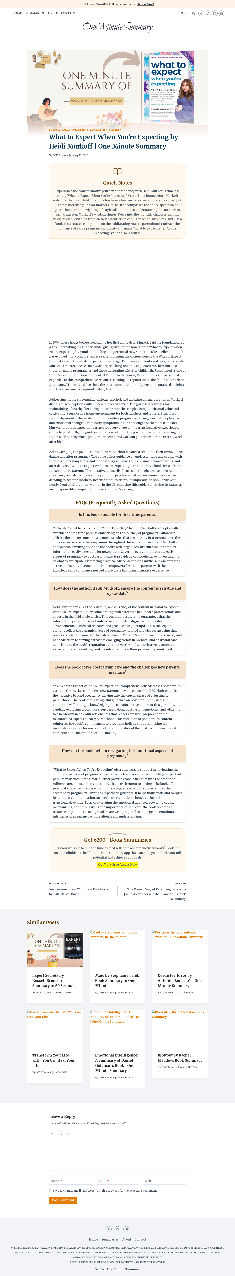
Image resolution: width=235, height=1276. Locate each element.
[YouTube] (221, 13)
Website (150, 1181)
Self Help (115, 130)
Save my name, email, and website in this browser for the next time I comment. (105, 1190)
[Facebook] (201, 13)
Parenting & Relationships (89, 130)
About (52, 13)
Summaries (34, 13)
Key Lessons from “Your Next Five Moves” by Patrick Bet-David (80, 889)
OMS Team (59, 155)
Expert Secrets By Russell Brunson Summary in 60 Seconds (53, 980)
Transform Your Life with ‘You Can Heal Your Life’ (53, 1060)
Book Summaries (59, 130)
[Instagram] (215, 13)
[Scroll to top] (226, 1270)
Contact (68, 13)
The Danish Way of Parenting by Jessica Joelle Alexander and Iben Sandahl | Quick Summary (155, 891)
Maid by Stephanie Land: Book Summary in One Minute (117, 980)
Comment (59, 1134)
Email (103, 1181)
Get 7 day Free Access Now (117, 864)
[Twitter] (208, 13)
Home (17, 13)
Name (56, 1181)
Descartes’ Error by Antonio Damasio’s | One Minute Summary (180, 980)
